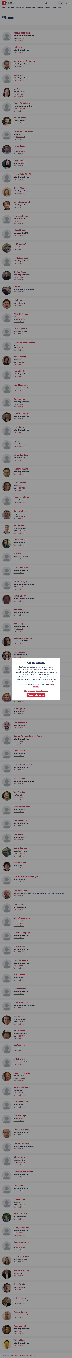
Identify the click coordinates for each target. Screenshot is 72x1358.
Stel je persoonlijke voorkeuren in (36, 691)
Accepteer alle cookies (36, 695)
